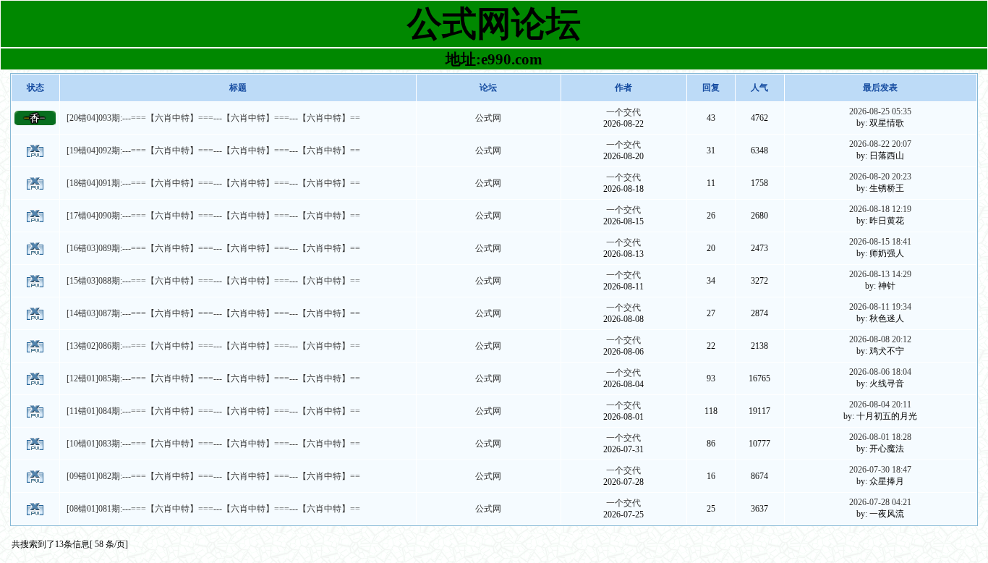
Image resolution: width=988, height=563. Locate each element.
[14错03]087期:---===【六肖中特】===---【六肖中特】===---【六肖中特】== (213, 313)
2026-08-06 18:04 (880, 372)
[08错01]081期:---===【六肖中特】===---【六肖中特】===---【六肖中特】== (213, 509)
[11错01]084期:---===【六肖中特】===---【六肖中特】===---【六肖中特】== (213, 411)
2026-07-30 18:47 (880, 470)
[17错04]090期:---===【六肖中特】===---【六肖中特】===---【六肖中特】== (213, 216)
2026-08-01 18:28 (880, 437)
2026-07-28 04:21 (880, 502)
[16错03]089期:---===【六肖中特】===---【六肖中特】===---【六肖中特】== (213, 248)
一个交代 (623, 112)
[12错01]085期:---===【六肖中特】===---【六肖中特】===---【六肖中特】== (213, 378)
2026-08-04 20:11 (880, 404)
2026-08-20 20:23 (880, 177)
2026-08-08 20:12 (880, 339)
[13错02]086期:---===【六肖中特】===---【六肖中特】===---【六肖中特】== (213, 346)
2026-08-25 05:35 (880, 111)
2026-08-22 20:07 (880, 144)
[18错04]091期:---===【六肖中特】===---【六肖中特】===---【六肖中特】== (213, 183)
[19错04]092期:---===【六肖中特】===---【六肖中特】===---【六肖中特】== (213, 150)
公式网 (488, 118)
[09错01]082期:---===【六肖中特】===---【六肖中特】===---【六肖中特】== (213, 476)
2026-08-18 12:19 (880, 209)
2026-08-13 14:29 (880, 274)
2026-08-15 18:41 (880, 242)
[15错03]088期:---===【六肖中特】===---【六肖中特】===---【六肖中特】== (213, 281)
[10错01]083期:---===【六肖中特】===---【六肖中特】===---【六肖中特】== (213, 444)
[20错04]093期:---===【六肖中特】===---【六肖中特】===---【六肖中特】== (213, 118)
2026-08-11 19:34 (880, 307)
